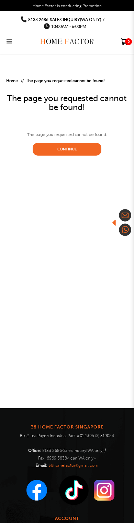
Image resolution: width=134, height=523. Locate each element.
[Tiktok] (73, 490)
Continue (67, 148)
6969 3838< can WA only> (71, 458)
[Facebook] (37, 490)
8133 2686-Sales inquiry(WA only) (64, 19)
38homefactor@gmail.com (73, 465)
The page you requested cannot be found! (65, 80)
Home (12, 80)
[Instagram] (104, 490)
